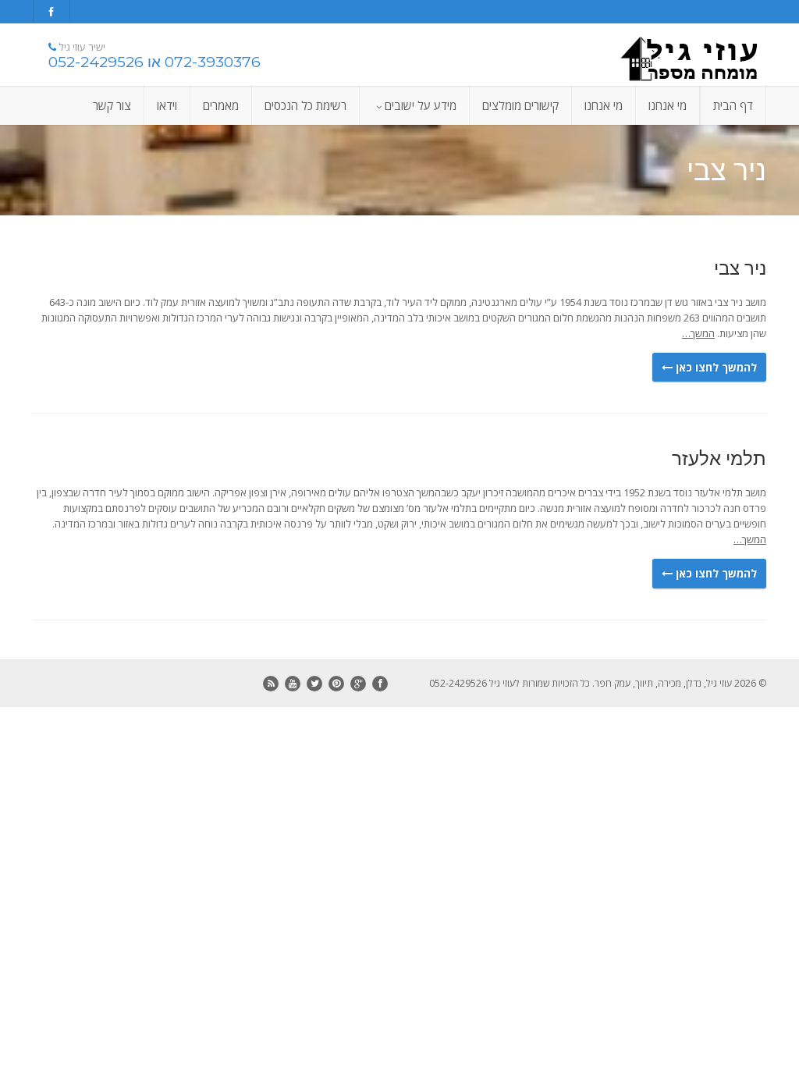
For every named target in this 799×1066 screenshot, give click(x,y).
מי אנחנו (667, 105)
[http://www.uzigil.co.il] (652, 58)
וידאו (167, 105)
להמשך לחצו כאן (715, 367)
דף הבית (733, 105)
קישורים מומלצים (520, 105)
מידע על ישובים (420, 105)
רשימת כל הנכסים (305, 105)
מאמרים (221, 105)
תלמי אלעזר (719, 458)
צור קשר (112, 105)
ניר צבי (740, 268)
